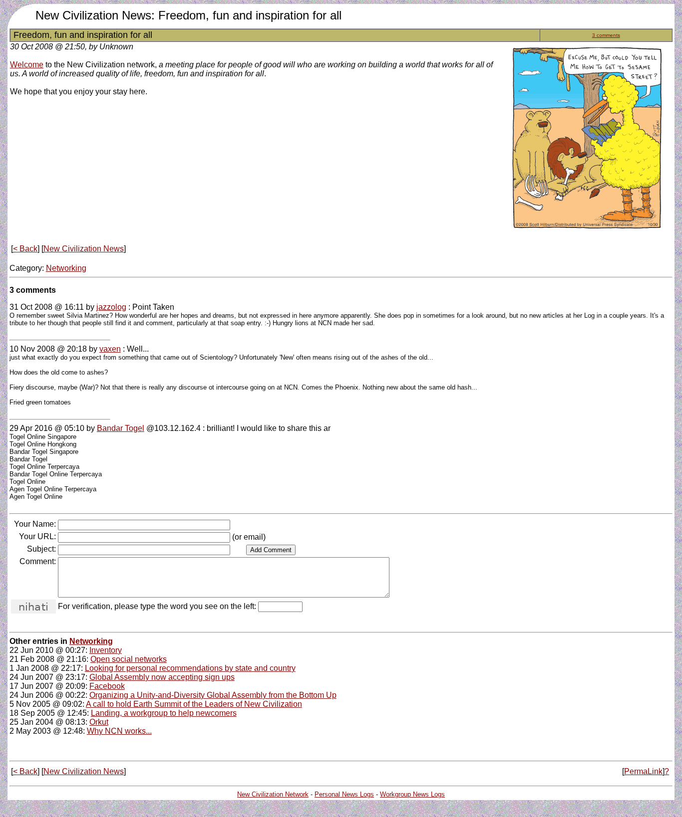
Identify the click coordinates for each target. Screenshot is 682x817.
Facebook (107, 686)
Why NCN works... (119, 731)
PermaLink (643, 771)
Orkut (98, 722)
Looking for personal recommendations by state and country (190, 668)
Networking (66, 268)
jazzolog (111, 307)
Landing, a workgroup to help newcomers (164, 713)
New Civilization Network (273, 794)
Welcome (26, 64)
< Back (25, 248)
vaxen (110, 349)
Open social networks (128, 659)
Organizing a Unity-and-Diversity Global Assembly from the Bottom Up (213, 695)
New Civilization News (83, 248)
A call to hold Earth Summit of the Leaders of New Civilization (194, 704)
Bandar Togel (120, 428)
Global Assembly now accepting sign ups (162, 677)
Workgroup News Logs (412, 794)
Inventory (105, 650)
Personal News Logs (344, 794)
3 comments (606, 35)
